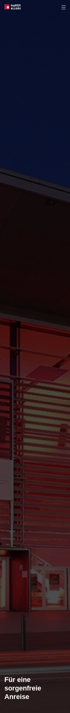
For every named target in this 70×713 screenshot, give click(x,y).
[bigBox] (12, 6)
